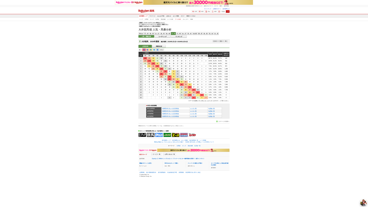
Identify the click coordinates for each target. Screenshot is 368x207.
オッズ (152, 19)
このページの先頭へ (223, 121)
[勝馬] (150, 135)
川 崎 (179, 33)
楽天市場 (226, 6)
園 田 (200, 33)
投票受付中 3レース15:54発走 (170, 113)
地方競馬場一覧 (193, 140)
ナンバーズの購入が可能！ (195, 163)
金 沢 (184, 33)
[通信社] (167, 135)
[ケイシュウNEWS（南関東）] (159, 135)
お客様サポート (217, 8)
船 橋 (168, 33)
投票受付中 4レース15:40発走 (170, 116)
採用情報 (181, 172)
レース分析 (170, 19)
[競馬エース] (175, 135)
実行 (226, 41)
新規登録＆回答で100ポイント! (194, 6)
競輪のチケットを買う (145, 163)
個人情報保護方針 (151, 172)
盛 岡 (152, 33)
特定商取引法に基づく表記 (193, 172)
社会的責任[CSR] (172, 172)
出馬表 (146, 19)
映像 (191, 19)
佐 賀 (216, 33)
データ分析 (178, 19)
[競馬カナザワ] (192, 135)
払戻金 (157, 19)
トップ (141, 19)
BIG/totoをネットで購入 (171, 163)
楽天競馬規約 (162, 172)
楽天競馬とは (226, 8)
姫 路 (205, 33)
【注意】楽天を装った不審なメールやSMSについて (199, 142)
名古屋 (195, 33)
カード (216, 6)
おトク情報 (176, 16)
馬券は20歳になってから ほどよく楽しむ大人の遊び (168, 142)
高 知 (211, 33)
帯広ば (141, 33)
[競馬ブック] (142, 135)
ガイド (182, 16)
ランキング (178, 36)
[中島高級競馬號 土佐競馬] (184, 135)
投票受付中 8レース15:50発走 (170, 111)
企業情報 (141, 172)
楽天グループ (207, 6)
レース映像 (203, 140)
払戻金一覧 (211, 108)
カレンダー (186, 19)
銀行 (221, 6)
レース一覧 (193, 108)
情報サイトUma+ (191, 16)
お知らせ (168, 16)
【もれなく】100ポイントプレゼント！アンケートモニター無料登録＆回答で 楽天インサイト (177, 158)
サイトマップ (207, 8)
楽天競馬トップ (143, 16)
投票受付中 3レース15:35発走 (170, 108)
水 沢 (157, 33)
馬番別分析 (159, 46)
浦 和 (162, 33)
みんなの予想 (160, 16)
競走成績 (163, 19)
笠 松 (189, 33)
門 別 (146, 33)
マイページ (152, 16)
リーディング (163, 36)
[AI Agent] (363, 202)
